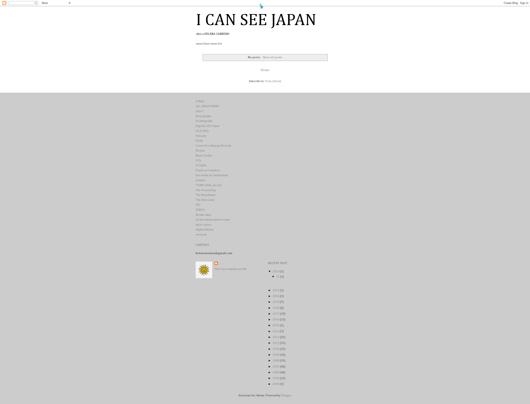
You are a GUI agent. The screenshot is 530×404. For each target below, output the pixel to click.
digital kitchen (205, 229)
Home (265, 70)
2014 (276, 331)
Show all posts (272, 57)
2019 (276, 302)
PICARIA (201, 165)
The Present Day (206, 190)
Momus (200, 150)
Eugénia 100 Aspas (207, 126)
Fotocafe (201, 136)
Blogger (286, 395)
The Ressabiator (206, 195)
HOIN (199, 141)
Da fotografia (204, 121)
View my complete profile (230, 269)
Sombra (200, 180)
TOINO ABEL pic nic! (209, 185)
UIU (198, 205)
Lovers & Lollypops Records (213, 145)
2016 (276, 319)
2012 (276, 343)
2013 (276, 337)
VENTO (200, 210)
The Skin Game (205, 200)
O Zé (198, 160)
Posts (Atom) (273, 81)
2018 (276, 308)
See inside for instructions (212, 175)
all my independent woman (213, 219)
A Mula (200, 101)
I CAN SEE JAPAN (256, 20)
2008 (276, 360)
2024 (276, 271)
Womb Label (203, 215)
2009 (276, 354)
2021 (276, 290)
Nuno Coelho (204, 155)
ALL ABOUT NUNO (207, 106)
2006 (276, 372)
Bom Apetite (203, 116)
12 (278, 276)
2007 (276, 366)
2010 (276, 349)
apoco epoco (204, 224)
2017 (276, 313)
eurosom (201, 234)
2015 (276, 325)
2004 (276, 384)
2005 (276, 378)
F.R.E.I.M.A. (202, 131)
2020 (276, 296)
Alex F (200, 111)
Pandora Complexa (208, 170)
